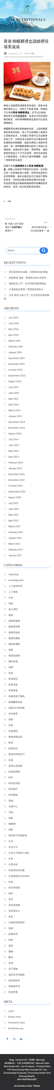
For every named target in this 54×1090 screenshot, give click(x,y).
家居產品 (13, 678)
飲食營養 (13, 992)
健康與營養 (14, 626)
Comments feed (16, 1022)
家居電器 (13, 684)
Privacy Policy (43, 1066)
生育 (10, 858)
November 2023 (16, 480)
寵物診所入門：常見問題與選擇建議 (27, 283)
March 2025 (14, 410)
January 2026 (15, 352)
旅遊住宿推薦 (15, 765)
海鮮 (10, 818)
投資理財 (13, 731)
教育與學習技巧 (16, 754)
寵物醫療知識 (15, 702)
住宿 (10, 597)
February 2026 (15, 346)
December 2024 (16, 422)
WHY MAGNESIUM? (27, 1079)
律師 (10, 719)
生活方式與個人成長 (18, 852)
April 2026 (13, 335)
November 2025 (16, 364)
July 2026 (13, 317)
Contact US (21, 1060)
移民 (10, 893)
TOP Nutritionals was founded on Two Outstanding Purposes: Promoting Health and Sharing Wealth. (27, 1073)
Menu (28, 27)
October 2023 (15, 485)
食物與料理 (14, 986)
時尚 (10, 777)
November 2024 (16, 427)
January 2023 (15, 538)
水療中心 (13, 806)
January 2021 (15, 555)
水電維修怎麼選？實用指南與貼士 (26, 289)
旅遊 (10, 760)
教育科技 (13, 748)
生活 (9, 201)
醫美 (10, 957)
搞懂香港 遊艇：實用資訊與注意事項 (27, 277)
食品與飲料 (14, 980)
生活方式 (13, 847)
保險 (10, 603)
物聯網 (11, 823)
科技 (10, 881)
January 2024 (15, 468)
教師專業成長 (15, 736)
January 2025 (15, 416)
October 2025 (15, 369)
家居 (10, 673)
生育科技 (13, 864)
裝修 (10, 928)
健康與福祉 (14, 632)
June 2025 (13, 393)
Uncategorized (15, 580)
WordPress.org (15, 1028)
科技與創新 (14, 887)
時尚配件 (13, 789)
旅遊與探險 (14, 771)
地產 (10, 667)
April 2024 (13, 456)
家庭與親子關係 (16, 696)
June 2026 (13, 323)
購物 (10, 951)
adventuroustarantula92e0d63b (23, 57)
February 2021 (15, 549)
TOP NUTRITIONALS (26, 19)
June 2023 (13, 509)
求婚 (10, 812)
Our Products (28, 1066)
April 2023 (13, 520)
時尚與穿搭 (14, 783)
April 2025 (13, 404)
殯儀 (10, 800)
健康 (10, 615)
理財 (10, 829)
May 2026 (13, 329)
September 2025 (17, 375)
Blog (11, 1060)
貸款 (10, 945)
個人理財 (13, 609)
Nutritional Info (12, 1066)
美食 (10, 916)
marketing (13, 574)
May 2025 (13, 398)
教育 (10, 742)
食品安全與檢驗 (16, 974)
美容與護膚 (14, 905)
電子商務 (13, 968)
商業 (10, 649)
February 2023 (15, 532)
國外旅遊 (13, 661)
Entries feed (14, 1016)
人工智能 (13, 591)
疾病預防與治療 (16, 870)
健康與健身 (14, 620)
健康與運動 (14, 638)
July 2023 (13, 503)
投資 (10, 725)
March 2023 (14, 526)
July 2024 (13, 439)
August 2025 (14, 381)
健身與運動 (14, 644)
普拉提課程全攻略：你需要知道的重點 (28, 272)
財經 (10, 939)
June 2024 (13, 445)
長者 (10, 963)
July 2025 (13, 387)
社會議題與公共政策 (18, 876)
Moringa (40, 1060)
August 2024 (14, 433)
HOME (32, 1060)
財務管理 (13, 934)
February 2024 (15, 462)
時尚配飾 (13, 794)
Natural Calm (42, 1063)
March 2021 (14, 543)
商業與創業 (14, 655)
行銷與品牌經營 (16, 922)
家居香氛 (13, 690)
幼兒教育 (13, 713)
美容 (10, 899)
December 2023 (16, 474)
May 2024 (13, 451)
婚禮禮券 (22, 116)
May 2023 (13, 514)
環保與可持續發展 (17, 835)
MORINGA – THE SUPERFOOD (19, 1063)
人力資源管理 (15, 586)
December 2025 (16, 358)
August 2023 (14, 497)
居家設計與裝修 (16, 707)
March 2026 (14, 340)
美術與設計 (14, 910)
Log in (11, 1011)
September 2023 (17, 491)
